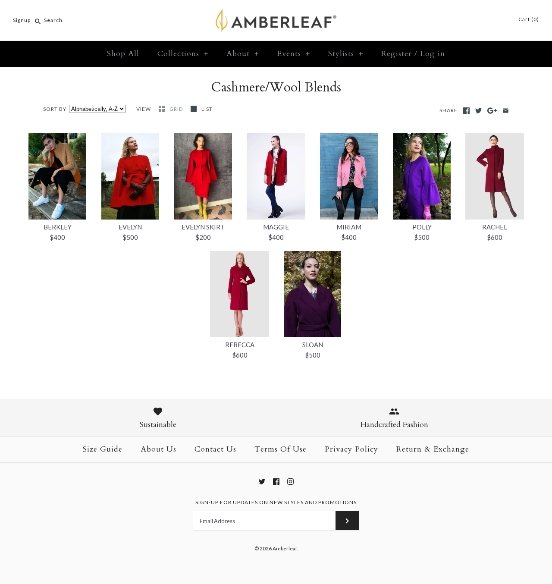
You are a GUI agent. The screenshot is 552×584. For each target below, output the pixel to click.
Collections (183, 53)
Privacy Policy (351, 449)
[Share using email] (505, 110)
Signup (22, 20)
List (207, 109)
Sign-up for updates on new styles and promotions (276, 502)
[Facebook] (276, 481)
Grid (176, 109)
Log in (432, 53)
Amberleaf (285, 548)
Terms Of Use (280, 449)
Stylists (346, 53)
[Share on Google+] (492, 110)
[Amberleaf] (276, 14)
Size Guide (102, 449)
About (242, 53)
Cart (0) (528, 19)
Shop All (123, 53)
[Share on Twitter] (478, 110)
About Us (158, 449)
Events (293, 53)
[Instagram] (290, 481)
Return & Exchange (432, 449)
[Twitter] (262, 481)
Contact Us (215, 449)
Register (396, 53)
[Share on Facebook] (466, 110)
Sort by (54, 109)
